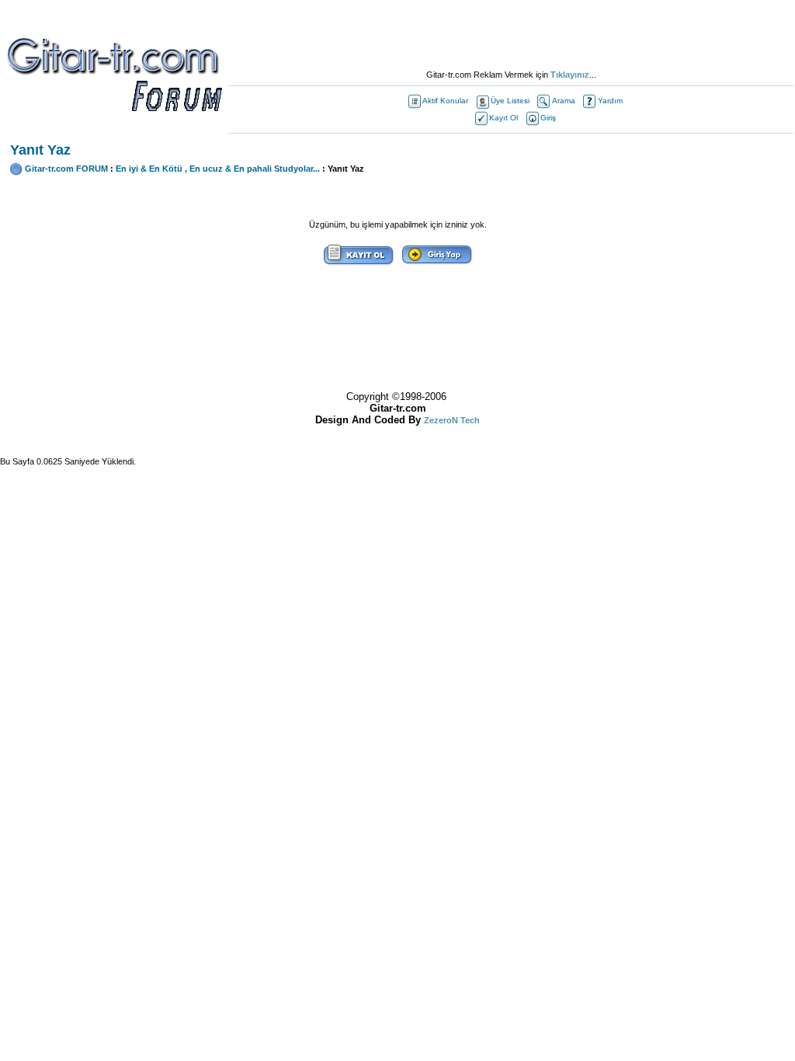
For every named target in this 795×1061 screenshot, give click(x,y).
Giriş (548, 117)
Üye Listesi (510, 100)
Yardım (610, 100)
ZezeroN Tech (452, 420)
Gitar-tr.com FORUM (66, 168)
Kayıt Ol (503, 117)
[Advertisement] (510, 35)
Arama (563, 100)
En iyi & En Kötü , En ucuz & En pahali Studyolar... (218, 168)
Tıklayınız (569, 74)
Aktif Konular (445, 100)
